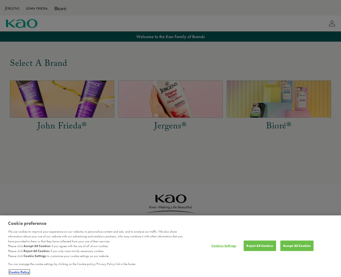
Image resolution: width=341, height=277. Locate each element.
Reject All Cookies (259, 246)
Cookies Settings (223, 246)
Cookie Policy (19, 272)
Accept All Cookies (297, 246)
